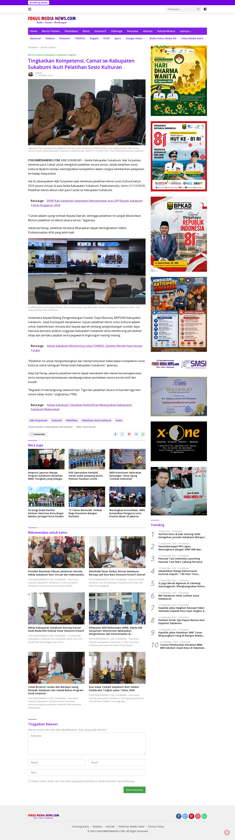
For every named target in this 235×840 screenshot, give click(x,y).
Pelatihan (72, 420)
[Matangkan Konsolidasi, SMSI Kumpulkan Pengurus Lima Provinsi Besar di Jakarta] (127, 497)
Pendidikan (71, 31)
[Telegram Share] (136, 434)
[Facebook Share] (115, 434)
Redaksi (38, 73)
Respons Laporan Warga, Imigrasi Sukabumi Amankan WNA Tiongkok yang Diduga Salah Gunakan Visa (45, 476)
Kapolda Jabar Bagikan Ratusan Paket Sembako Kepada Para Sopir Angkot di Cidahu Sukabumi (181, 609)
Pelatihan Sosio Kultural (96, 420)
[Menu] (30, 9)
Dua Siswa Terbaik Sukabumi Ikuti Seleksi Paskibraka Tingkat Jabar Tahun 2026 (114, 688)
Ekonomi (64, 38)
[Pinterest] (191, 816)
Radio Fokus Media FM (163, 38)
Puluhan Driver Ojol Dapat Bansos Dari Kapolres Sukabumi (181, 622)
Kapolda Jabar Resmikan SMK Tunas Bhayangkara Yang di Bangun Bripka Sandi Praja (180, 634)
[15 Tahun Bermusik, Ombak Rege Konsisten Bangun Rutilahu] (87, 497)
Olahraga (116, 31)
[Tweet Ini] (122, 434)
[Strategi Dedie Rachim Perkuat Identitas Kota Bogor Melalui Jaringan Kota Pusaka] (46, 497)
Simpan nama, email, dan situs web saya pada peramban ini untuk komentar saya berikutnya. (83, 781)
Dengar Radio (134, 38)
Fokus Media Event (192, 38)
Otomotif (100, 31)
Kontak (110, 826)
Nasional (35, 38)
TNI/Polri (80, 38)
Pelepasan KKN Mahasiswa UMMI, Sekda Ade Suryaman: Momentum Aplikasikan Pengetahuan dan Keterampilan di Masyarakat (115, 631)
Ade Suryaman (38, 420)
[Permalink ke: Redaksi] (31, 74)
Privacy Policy (156, 826)
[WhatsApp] (204, 816)
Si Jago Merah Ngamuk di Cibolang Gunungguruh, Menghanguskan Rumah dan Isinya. (182, 585)
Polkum (50, 38)
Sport (117, 38)
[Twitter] (185, 816)
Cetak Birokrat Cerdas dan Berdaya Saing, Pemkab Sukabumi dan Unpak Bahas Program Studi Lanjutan (55, 690)
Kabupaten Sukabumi (55, 54)
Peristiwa (132, 31)
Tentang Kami (80, 826)
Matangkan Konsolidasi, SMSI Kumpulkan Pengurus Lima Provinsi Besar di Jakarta (127, 513)
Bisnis (86, 31)
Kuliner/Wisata (166, 31)
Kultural (57, 420)
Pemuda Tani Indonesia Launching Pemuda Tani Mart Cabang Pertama (180, 560)
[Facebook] (178, 816)
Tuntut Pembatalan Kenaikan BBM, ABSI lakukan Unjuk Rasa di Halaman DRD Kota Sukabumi (182, 646)
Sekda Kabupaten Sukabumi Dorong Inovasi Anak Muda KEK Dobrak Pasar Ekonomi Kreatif (56, 629)
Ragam (94, 38)
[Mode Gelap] (205, 9)
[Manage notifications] (227, 832)
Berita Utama (35, 54)
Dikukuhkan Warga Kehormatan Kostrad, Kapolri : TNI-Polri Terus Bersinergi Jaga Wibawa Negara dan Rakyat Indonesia (180, 572)
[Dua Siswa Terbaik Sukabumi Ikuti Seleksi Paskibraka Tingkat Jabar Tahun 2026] (117, 668)
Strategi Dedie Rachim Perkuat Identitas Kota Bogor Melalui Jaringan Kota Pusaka (46, 513)
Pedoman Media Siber (131, 826)
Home (33, 31)
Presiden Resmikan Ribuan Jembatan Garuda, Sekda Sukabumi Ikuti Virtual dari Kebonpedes (56, 573)
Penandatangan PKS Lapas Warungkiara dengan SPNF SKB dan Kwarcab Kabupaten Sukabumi (179, 548)
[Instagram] (198, 816)
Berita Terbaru (51, 31)
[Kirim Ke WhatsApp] (143, 434)
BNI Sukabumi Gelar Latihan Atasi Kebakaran (178, 597)
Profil (106, 38)
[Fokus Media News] (52, 20)
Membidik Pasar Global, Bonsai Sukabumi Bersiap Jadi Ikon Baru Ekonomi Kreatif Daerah (117, 573)
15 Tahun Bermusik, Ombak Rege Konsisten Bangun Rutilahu (85, 513)
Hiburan (148, 31)
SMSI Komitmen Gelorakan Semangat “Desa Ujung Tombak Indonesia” (125, 475)
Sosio (119, 420)
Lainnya (184, 31)
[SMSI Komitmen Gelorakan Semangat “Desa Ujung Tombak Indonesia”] (127, 459)
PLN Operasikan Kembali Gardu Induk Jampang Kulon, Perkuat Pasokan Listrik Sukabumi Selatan (86, 476)
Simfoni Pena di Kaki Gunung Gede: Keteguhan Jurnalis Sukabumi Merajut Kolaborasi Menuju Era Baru (181, 536)
